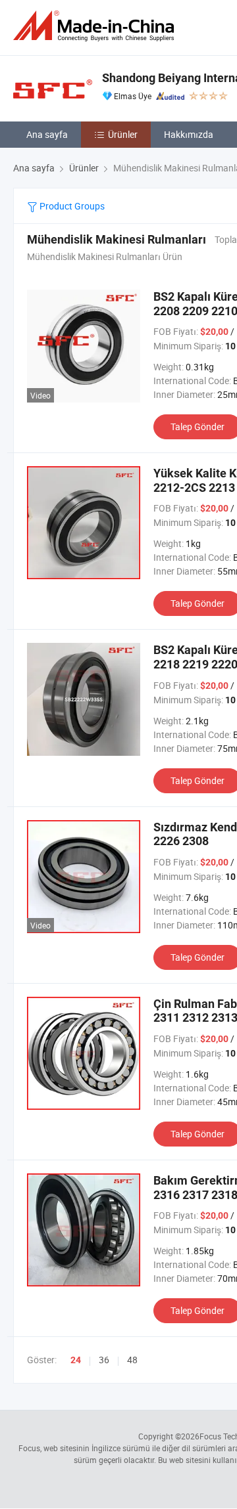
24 (75, 1360)
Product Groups (71, 206)
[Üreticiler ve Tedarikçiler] (96, 26)
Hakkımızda (188, 134)
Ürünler (123, 134)
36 (104, 1359)
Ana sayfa (47, 134)
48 (132, 1359)
